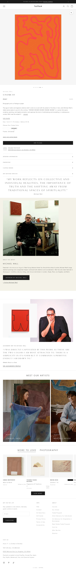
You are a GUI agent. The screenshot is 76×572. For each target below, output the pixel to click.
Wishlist (54, 533)
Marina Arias (54, 480)
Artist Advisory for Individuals (62, 516)
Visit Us (54, 527)
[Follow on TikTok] (13, 563)
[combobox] (68, 6)
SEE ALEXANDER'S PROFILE (12, 366)
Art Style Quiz (40, 513)
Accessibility (40, 525)
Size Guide (6, 118)
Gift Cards (39, 516)
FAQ (37, 507)
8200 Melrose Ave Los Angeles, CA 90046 (16, 551)
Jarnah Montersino (9, 480)
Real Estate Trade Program (61, 524)
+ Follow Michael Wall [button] (10, 282)
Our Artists (55, 510)
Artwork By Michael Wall (16, 278)
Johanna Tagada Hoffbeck (32, 480)
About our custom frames (10, 137)
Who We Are (56, 530)
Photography (49, 450)
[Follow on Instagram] (4, 563)
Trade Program (57, 513)
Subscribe (10, 520)
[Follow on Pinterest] (9, 563)
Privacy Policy (41, 519)
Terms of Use (40, 522)
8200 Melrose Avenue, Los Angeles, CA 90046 (21, 149)
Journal (54, 507)
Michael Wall (8, 91)
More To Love (27, 450)
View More (38, 493)
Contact (39, 510)
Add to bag (38, 143)
